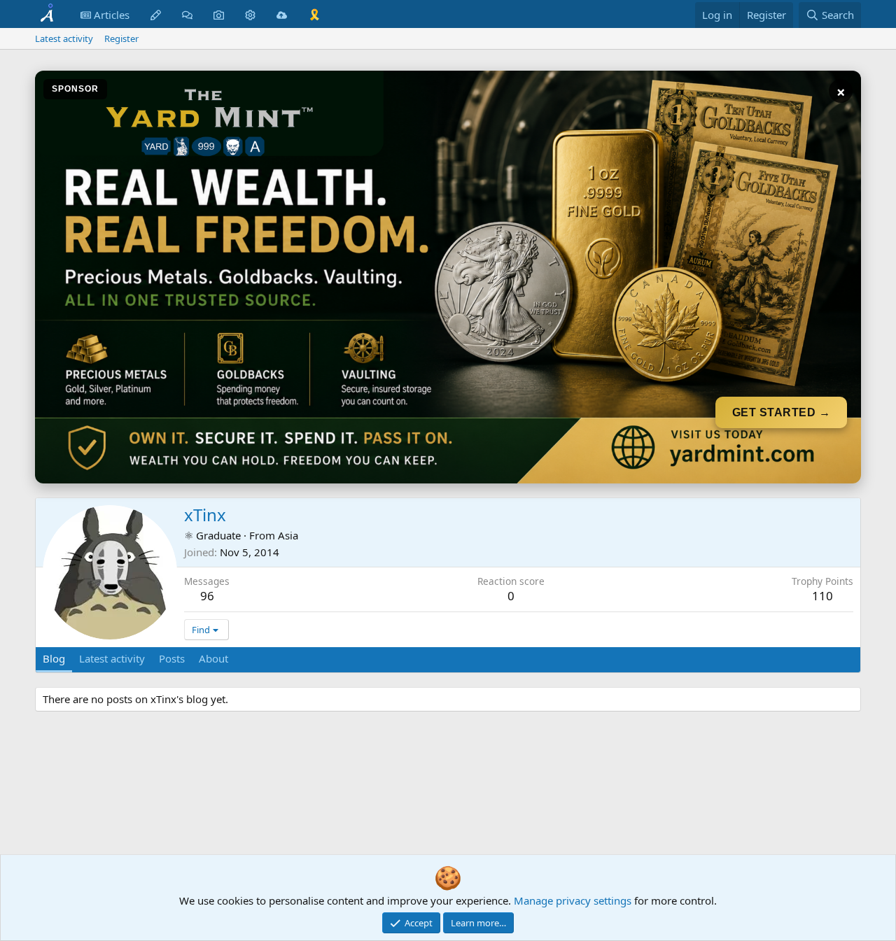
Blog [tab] (54, 658)
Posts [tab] (172, 658)
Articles (110, 15)
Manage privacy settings (572, 900)
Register (121, 38)
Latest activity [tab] (112, 658)
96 (207, 596)
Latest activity (64, 38)
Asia (288, 535)
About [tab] (213, 658)
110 (822, 596)
